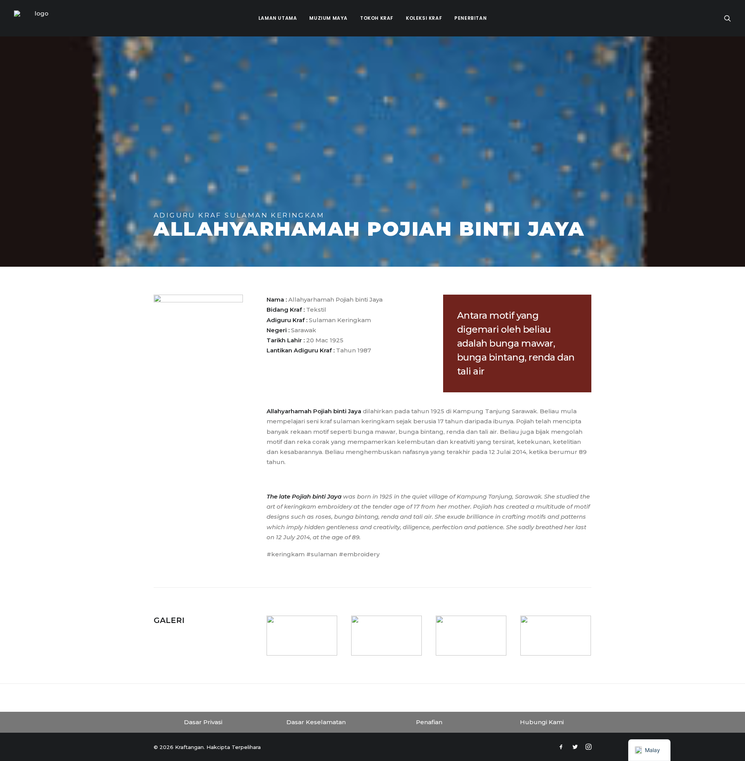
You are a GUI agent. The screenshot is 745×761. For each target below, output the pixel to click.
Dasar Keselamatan (316, 722)
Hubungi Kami (542, 722)
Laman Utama (277, 18)
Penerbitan (470, 18)
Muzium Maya (328, 18)
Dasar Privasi (203, 722)
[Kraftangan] (38, 18)
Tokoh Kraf (376, 18)
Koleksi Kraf (424, 18)
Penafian (429, 722)
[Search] (727, 18)
